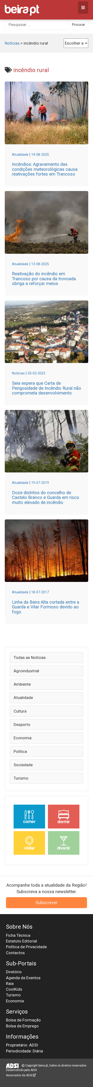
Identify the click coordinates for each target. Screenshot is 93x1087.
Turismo (21, 778)
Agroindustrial (26, 670)
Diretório (14, 971)
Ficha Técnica (18, 935)
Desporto (22, 724)
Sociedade (23, 764)
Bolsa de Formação (23, 1020)
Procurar (78, 24)
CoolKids (14, 989)
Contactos (15, 952)
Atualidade (23, 697)
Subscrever (46, 902)
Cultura (20, 711)
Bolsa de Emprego (22, 1026)
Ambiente (22, 684)
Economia (22, 737)
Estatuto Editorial (21, 941)
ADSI (34, 1070)
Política (20, 751)
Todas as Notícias (30, 657)
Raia (10, 983)
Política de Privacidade (26, 946)
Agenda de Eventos (23, 977)
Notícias (12, 43)
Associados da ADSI (19, 1075)
